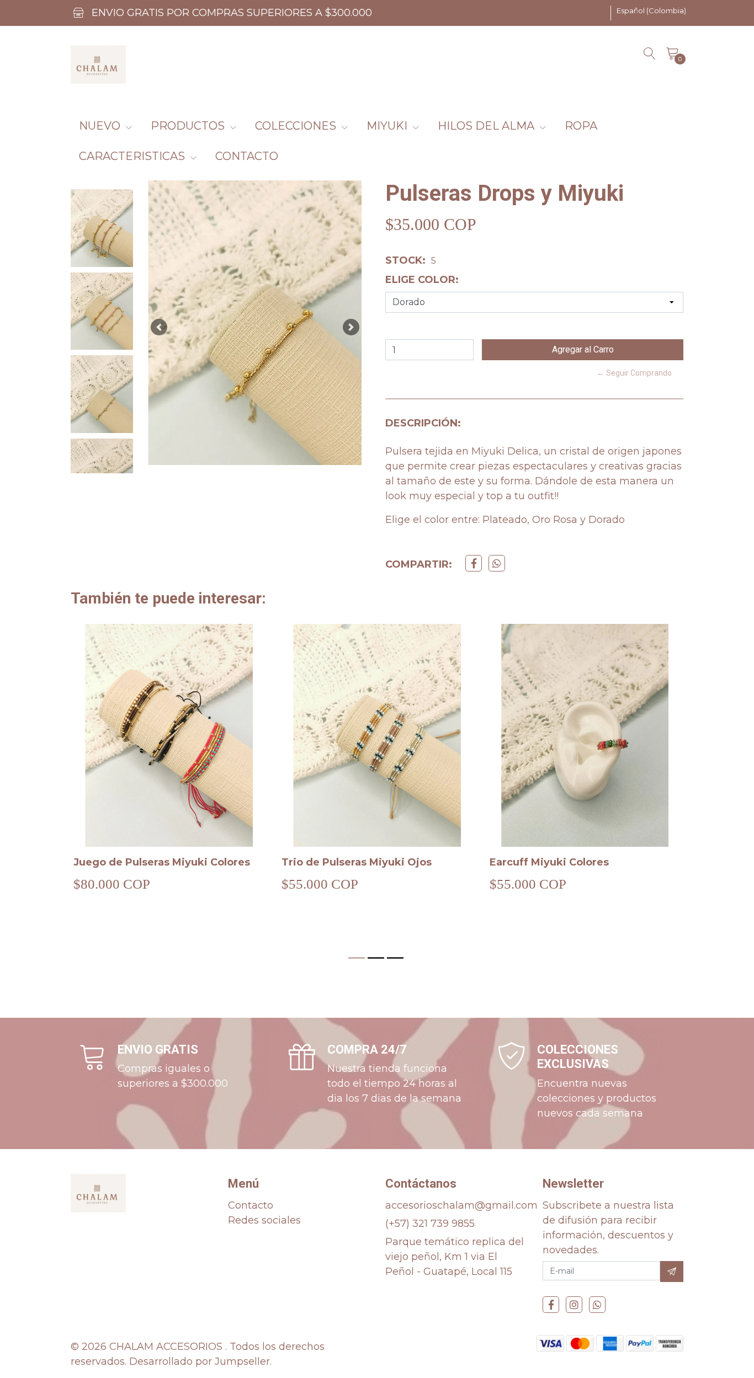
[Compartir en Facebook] (473, 563)
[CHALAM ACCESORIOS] (98, 64)
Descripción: (423, 423)
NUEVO (101, 125)
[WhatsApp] (597, 1305)
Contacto (250, 1205)
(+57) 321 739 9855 (430, 1223)
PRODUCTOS (189, 125)
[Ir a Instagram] (574, 1305)
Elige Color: (422, 280)
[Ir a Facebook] (551, 1305)
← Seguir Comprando (634, 372)
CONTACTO (246, 156)
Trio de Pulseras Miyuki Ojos (357, 862)
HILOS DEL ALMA (487, 125)
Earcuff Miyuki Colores (549, 862)
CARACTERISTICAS (133, 156)
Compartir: (418, 564)
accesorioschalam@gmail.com (461, 1205)
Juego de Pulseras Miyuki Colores (161, 862)
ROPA (581, 125)
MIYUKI (388, 125)
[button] (651, 11)
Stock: (405, 260)
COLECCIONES (297, 125)
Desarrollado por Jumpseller (199, 1361)
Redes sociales (264, 1220)
